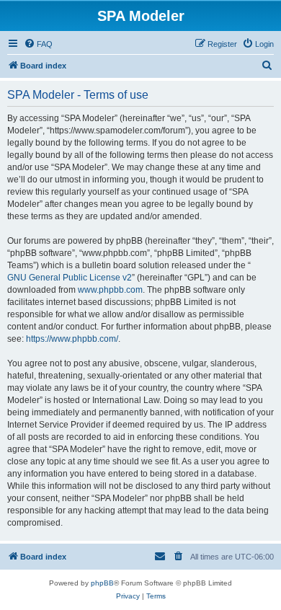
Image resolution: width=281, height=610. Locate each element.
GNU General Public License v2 (69, 278)
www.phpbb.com (110, 290)
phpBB (102, 583)
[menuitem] (38, 44)
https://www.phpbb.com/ (72, 339)
